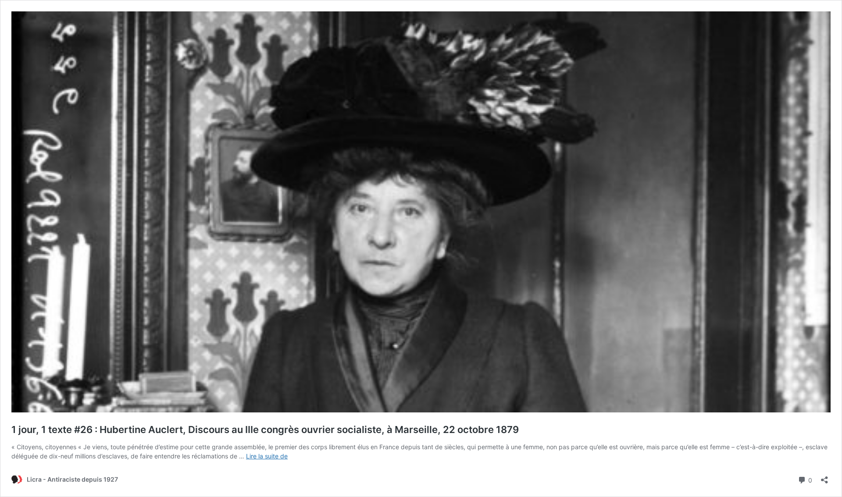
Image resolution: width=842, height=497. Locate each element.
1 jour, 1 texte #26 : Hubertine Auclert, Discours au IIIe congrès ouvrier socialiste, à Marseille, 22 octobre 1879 (265, 429)
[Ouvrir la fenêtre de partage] (824, 477)
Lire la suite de (267, 456)
